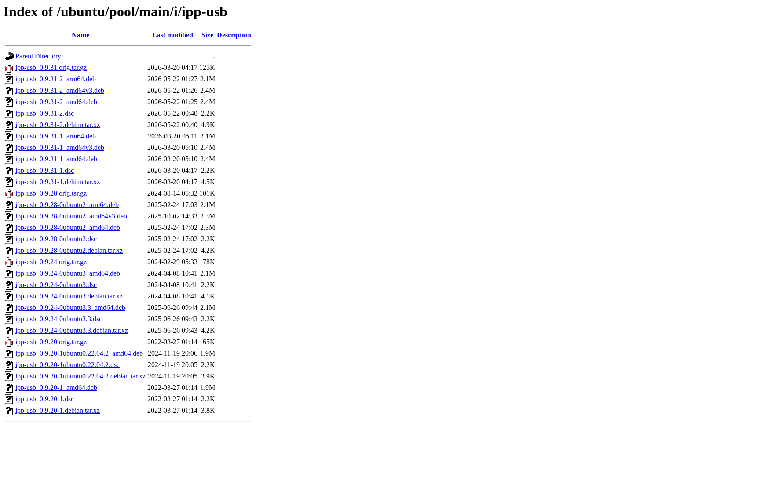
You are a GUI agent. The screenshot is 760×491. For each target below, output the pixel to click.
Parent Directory (38, 56)
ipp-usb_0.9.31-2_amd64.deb (56, 101)
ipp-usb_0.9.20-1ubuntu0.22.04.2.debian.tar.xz (80, 376)
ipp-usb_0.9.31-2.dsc (44, 113)
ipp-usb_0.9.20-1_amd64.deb (56, 387)
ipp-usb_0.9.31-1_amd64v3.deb (59, 147)
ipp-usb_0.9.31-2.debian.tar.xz (57, 124)
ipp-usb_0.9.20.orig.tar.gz (51, 342)
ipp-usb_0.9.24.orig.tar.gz (51, 262)
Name (80, 35)
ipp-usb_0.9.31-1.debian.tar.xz (57, 181)
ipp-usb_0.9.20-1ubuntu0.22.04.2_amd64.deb (79, 353)
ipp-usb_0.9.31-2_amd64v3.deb (59, 90)
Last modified (172, 35)
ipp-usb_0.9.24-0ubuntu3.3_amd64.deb (70, 307)
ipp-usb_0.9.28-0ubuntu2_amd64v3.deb (71, 216)
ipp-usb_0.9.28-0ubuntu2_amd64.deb (67, 227)
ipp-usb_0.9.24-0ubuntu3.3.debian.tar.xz (71, 330)
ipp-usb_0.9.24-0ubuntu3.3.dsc (58, 319)
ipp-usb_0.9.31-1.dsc (44, 170)
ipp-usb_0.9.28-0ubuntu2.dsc (56, 239)
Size (207, 35)
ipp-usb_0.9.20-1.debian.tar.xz (57, 410)
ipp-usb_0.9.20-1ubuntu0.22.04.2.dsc (67, 364)
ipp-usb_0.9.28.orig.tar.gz (51, 193)
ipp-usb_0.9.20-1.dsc (44, 399)
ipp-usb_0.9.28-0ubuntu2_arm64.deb (67, 204)
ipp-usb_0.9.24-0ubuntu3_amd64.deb (67, 273)
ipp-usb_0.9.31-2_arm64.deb (55, 79)
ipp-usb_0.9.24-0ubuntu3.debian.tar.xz (69, 296)
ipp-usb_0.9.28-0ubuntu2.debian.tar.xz (69, 250)
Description (234, 35)
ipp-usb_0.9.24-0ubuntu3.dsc (56, 284)
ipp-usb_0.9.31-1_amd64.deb (56, 159)
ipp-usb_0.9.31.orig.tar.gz (51, 67)
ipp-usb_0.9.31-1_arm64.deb (55, 136)
